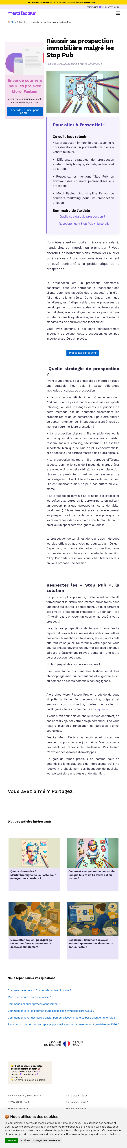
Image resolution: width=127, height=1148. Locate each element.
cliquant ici (102, 709)
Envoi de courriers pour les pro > (25, 111)
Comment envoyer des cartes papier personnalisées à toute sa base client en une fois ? (61, 1017)
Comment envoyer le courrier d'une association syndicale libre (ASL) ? (51, 1010)
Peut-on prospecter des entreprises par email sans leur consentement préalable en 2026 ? (63, 1024)
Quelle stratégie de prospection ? (82, 216)
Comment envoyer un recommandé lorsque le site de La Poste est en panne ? (91, 875)
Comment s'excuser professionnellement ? (34, 1004)
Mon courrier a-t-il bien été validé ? (29, 997)
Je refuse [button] (25, 1140)
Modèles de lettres (18, 1108)
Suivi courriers (35, 1095)
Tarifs (27, 1102)
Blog (14, 22)
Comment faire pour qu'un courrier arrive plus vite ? (39, 990)
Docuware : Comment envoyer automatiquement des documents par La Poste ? (90, 943)
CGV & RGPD (15, 1102)
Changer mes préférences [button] (47, 1140)
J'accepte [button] (11, 1140)
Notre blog (71, 1095)
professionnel (112, 6)
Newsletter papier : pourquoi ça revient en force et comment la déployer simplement (31, 943)
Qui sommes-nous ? (77, 1102)
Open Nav (118, 13)
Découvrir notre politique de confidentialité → (93, 1134)
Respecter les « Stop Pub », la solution (85, 223)
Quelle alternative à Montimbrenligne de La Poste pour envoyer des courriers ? (33, 875)
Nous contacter (16, 1095)
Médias (83, 1095)
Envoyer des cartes (76, 1108)
